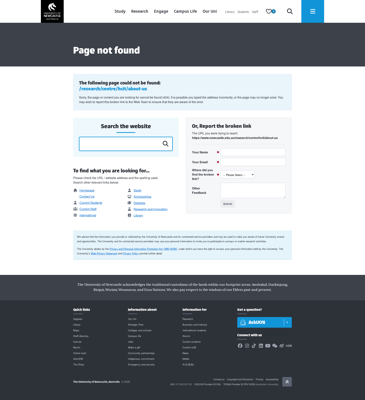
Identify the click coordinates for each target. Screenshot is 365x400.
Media (185, 359)
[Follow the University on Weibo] (282, 345)
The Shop (78, 364)
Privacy (259, 379)
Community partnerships (141, 353)
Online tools (79, 353)
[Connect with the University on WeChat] (275, 345)
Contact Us (86, 196)
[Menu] (312, 11)
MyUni (76, 347)
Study (120, 11)
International (87, 215)
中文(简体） (189, 364)
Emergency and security (141, 364)
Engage (161, 11)
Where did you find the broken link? (203, 174)
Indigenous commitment (141, 359)
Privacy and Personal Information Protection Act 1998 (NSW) (143, 249)
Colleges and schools (140, 330)
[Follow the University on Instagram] (247, 345)
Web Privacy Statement (104, 253)
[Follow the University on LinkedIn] (261, 345)
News (185, 353)
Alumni (186, 336)
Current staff (189, 347)
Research (139, 11)
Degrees (139, 203)
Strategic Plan (136, 324)
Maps (76, 330)
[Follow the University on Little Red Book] (289, 345)
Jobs (130, 341)
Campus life (134, 336)
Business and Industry (194, 324)
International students (194, 330)
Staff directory (81, 336)
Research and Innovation (150, 209)
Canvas (77, 341)
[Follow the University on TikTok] (254, 345)
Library (229, 12)
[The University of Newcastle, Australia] (52, 11)
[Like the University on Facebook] (240, 345)
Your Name (200, 152)
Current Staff (88, 209)
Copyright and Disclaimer (240, 379)
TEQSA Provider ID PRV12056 (239, 384)
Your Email (200, 162)
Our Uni (210, 11)
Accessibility (272, 379)
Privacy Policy (131, 253)
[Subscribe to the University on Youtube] (268, 345)
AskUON (78, 359)
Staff (255, 12)
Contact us (219, 379)
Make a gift (134, 347)
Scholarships (142, 196)
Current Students (90, 202)
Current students (191, 341)
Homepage (86, 190)
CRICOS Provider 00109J (207, 384)
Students (243, 12)
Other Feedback (199, 190)
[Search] (290, 11)
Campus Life (185, 11)
